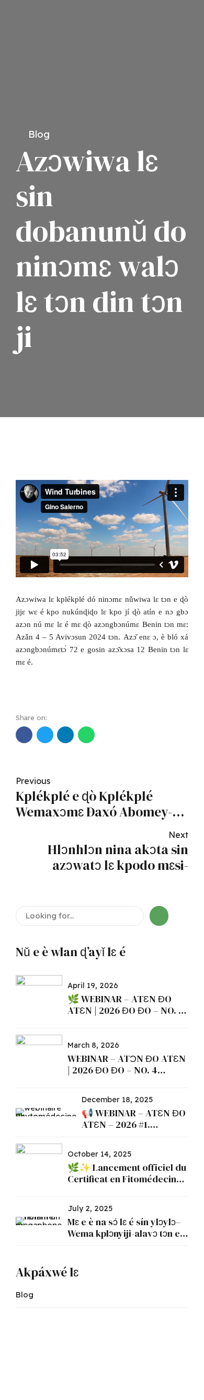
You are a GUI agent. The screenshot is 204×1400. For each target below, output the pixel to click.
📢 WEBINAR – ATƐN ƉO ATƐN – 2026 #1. (134, 1118)
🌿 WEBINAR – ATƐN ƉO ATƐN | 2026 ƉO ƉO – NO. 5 (125, 1004)
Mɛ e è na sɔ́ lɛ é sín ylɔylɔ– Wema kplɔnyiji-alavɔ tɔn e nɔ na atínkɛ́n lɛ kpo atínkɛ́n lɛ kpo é (125, 1238)
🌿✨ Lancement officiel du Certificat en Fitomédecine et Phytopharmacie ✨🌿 (126, 1178)
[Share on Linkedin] (65, 734)
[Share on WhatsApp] (86, 734)
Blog (39, 134)
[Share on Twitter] (45, 734)
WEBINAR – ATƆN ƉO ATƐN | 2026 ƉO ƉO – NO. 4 (126, 1064)
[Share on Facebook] (24, 734)
